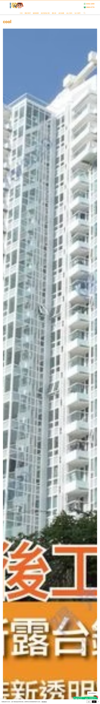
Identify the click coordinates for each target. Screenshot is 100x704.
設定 (89, 701)
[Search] (84, 13)
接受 (94, 701)
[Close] (98, 701)
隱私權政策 (44, 701)
